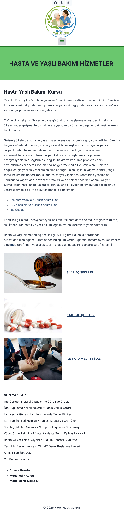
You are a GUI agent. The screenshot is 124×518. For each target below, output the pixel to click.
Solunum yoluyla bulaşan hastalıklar (34, 199)
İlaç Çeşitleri (18, 209)
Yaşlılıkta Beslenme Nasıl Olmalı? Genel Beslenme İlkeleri (42, 446)
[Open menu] (62, 41)
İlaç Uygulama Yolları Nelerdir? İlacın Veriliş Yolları (37, 408)
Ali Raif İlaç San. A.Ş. (18, 452)
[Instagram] (69, 3)
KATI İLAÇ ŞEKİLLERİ (81, 315)
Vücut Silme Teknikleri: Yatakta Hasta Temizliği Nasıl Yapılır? (44, 433)
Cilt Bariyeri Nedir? (16, 459)
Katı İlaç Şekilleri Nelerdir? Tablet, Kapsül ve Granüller (40, 420)
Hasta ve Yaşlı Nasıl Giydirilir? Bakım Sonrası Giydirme (40, 440)
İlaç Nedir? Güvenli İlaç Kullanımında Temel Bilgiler (37, 414)
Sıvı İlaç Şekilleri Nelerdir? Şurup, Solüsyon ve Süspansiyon (43, 427)
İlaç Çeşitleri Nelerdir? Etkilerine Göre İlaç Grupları (37, 401)
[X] (62, 3)
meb (13, 244)
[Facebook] (55, 3)
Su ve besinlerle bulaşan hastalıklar (33, 204)
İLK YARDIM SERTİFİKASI (84, 358)
